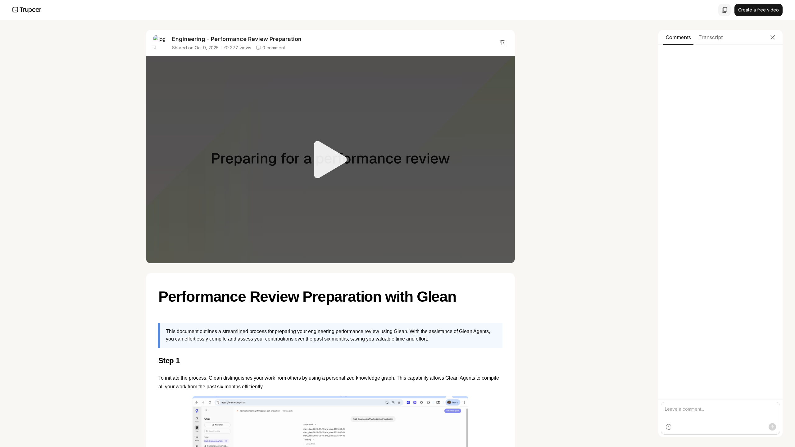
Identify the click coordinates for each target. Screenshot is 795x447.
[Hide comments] (502, 43)
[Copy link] (724, 10)
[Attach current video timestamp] (668, 427)
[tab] (678, 37)
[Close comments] (773, 37)
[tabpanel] (720, 241)
